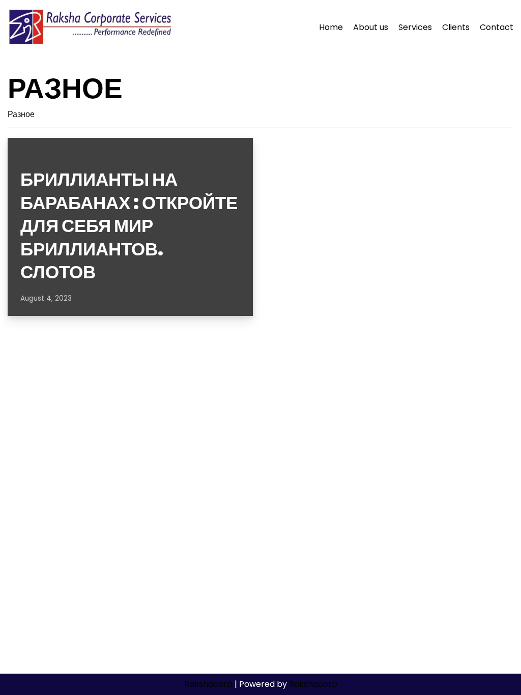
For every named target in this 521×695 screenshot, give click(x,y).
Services (415, 27)
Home (331, 27)
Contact (496, 27)
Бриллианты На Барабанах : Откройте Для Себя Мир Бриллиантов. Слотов (129, 225)
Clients (456, 27)
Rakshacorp (208, 684)
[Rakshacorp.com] (91, 27)
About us (370, 27)
